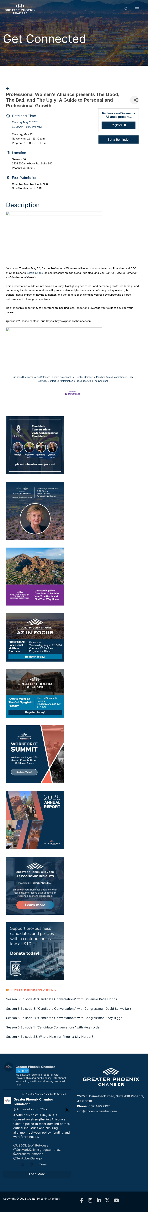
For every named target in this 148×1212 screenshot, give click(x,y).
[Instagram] (90, 1200)
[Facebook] (81, 1200)
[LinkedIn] (98, 1200)
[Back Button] (7, 89)
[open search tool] (126, 8)
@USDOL (20, 1145)
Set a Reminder (119, 139)
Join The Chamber (98, 381)
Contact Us (53, 381)
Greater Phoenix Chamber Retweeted (46, 1094)
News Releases (42, 377)
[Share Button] (134, 100)
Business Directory (22, 377)
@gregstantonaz (49, 1150)
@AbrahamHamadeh (28, 1154)
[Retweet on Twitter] (23, 1093)
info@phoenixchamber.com (97, 1111)
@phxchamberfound (24, 1109)
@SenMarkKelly (24, 1150)
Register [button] (116, 125)
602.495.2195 (99, 1106)
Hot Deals (76, 377)
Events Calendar (61, 377)
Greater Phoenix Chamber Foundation (33, 1101)
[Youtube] (116, 1200)
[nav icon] (137, 9)
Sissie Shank (35, 272)
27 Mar (44, 1109)
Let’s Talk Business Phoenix (33, 990)
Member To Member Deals (98, 377)
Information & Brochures (74, 381)
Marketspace (120, 377)
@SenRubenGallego (27, 1158)
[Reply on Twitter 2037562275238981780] (16, 1165)
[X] (107, 1200)
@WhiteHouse (38, 1145)
